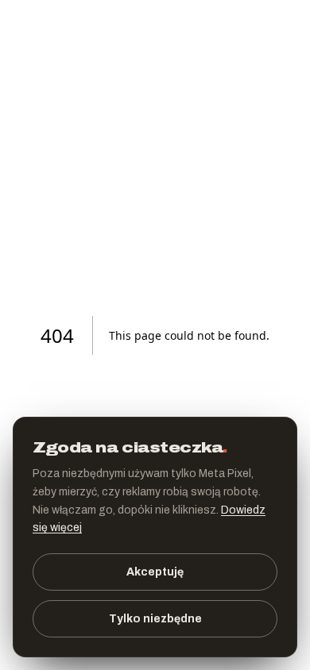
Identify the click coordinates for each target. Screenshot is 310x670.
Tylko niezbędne (155, 619)
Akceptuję (155, 572)
